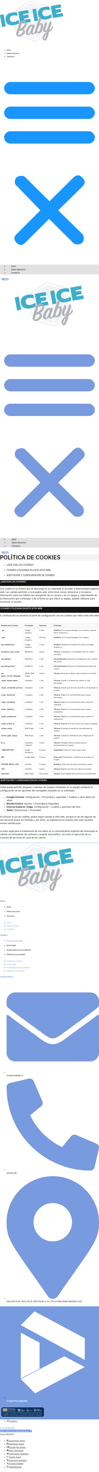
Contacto (10, 57)
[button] (49, 160)
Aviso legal (11, 945)
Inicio (9, 50)
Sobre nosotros (13, 53)
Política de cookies (15, 941)
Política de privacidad (16, 954)
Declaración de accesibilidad (19, 950)
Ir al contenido (7, 1427)
